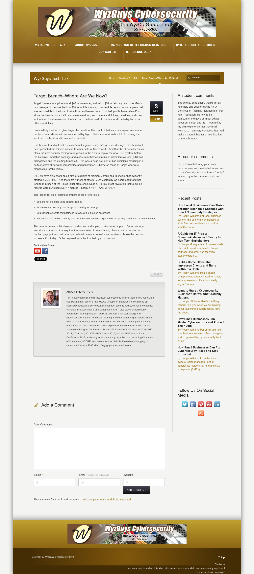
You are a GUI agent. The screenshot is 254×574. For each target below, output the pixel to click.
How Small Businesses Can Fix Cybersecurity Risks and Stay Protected (199, 350)
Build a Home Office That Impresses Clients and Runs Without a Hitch (197, 265)
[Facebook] (45, 251)
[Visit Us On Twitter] (185, 407)
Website (128, 475)
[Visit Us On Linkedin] (217, 407)
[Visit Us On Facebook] (193, 407)
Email (94, 475)
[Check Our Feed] (201, 416)
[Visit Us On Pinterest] (201, 407)
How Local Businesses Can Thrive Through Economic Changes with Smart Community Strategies (201, 208)
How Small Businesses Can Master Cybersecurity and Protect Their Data (201, 322)
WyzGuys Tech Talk (128, 78)
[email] (37, 251)
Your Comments (43, 424)
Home (112, 78)
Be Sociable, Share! (44, 245)
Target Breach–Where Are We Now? (71, 95)
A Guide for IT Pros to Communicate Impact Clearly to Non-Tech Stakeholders (199, 237)
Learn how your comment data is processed (106, 499)
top (223, 557)
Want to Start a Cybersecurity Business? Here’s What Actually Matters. (199, 293)
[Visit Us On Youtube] (209, 407)
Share (156, 274)
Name (38, 475)
